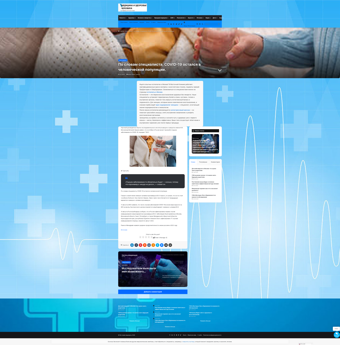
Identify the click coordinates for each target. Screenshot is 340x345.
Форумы (142, 22)
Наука (207, 18)
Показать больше (134, 321)
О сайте (153, 22)
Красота (190, 18)
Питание (199, 18)
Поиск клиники (133, 22)
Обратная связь (161, 22)
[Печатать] (170, 245)
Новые (193, 162)
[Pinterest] (140, 245)
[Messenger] (162, 245)
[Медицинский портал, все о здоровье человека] (132, 8)
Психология (181, 18)
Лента (147, 22)
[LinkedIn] (132, 245)
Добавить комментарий (153, 292)
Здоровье (131, 18)
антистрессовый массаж (180, 110)
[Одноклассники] (153, 245)
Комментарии (215, 162)
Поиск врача (123, 22)
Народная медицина (160, 18)
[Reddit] (145, 245)
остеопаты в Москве (154, 92)
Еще (220, 18)
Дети (214, 18)
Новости (122, 18)
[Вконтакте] (149, 245)
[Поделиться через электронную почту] (166, 245)
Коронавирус (128, 31)
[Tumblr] (136, 245)
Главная (121, 31)
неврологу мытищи (188, 341)
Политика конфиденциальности (212, 335)
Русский (302, 344)
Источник (124, 230)
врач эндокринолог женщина (167, 105)
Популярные (203, 162)
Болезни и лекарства (144, 18)
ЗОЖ (171, 18)
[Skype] (157, 245)
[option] (152, 269)
